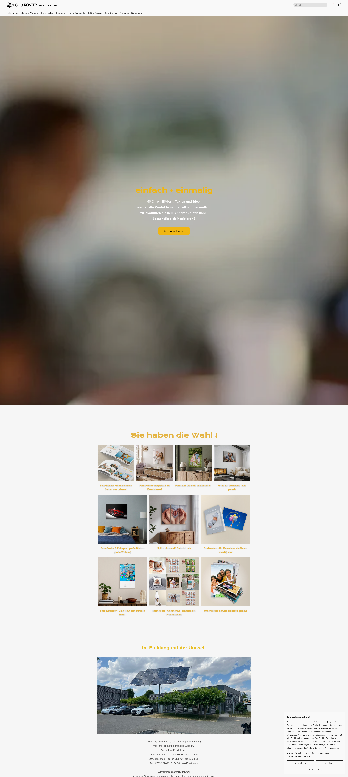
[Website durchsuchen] (324, 5)
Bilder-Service (95, 13)
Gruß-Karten (47, 13)
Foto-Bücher (13, 13)
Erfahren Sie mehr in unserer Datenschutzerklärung (308, 753)
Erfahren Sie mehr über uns (298, 756)
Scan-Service (111, 13)
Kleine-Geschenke (77, 13)
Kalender (60, 13)
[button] (32, 4)
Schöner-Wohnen (29, 13)
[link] (315, 768)
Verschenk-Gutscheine (131, 13)
